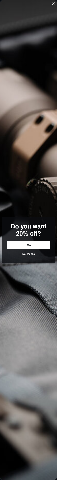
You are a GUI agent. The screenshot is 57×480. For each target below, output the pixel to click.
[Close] (53, 3)
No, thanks (28, 253)
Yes (28, 245)
